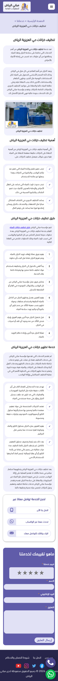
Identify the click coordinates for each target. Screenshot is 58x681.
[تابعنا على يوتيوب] (18, 666)
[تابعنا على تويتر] (33, 666)
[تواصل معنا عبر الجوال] (51, 663)
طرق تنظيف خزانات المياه (20, 227)
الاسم (50, 581)
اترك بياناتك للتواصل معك (36, 533)
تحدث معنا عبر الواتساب (37, 522)
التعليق (50, 607)
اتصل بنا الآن (42, 510)
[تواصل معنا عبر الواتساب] (51, 674)
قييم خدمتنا (48, 564)
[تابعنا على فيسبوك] (42, 666)
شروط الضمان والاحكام (17, 658)
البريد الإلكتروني (46, 594)
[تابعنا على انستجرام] (26, 666)
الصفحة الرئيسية (35, 21)
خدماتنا (20, 21)
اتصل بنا (37, 658)
